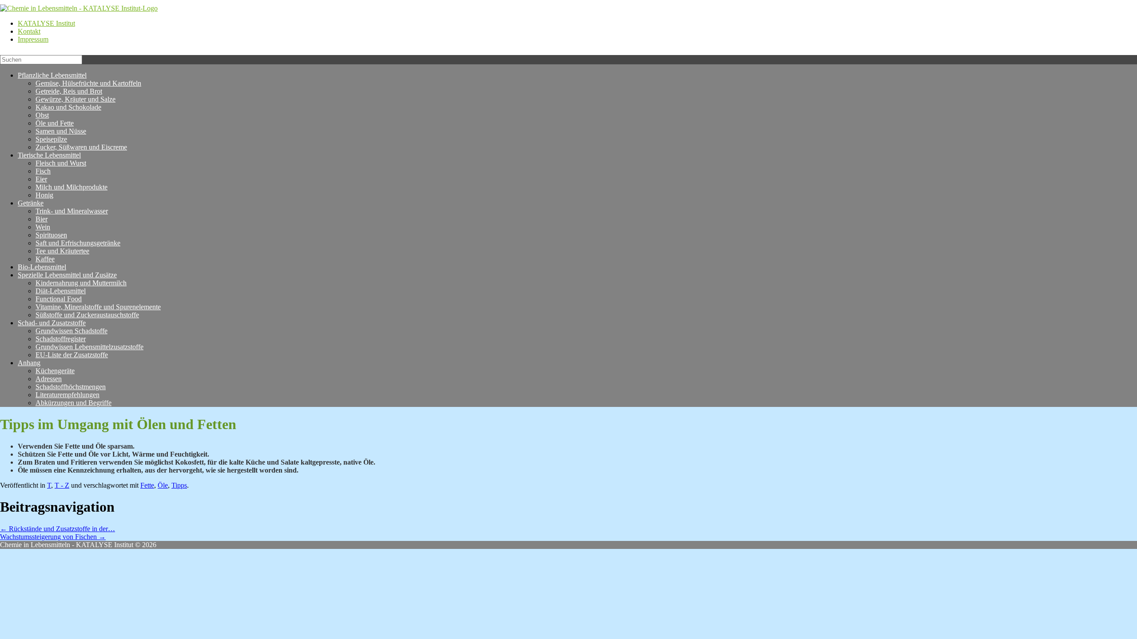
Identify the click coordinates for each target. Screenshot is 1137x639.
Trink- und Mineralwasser (72, 211)
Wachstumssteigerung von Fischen (53, 536)
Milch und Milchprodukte (71, 187)
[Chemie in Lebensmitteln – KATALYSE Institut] (79, 8)
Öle (163, 485)
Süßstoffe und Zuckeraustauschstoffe (87, 315)
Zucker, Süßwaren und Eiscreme (81, 147)
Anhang (29, 363)
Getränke (31, 203)
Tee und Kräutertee (62, 251)
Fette (147, 485)
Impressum (33, 39)
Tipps (179, 485)
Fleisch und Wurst (61, 163)
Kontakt (29, 31)
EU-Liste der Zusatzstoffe (72, 355)
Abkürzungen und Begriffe (73, 402)
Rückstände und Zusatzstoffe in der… (57, 528)
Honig (44, 195)
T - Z (62, 485)
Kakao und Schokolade (68, 107)
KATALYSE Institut (46, 23)
